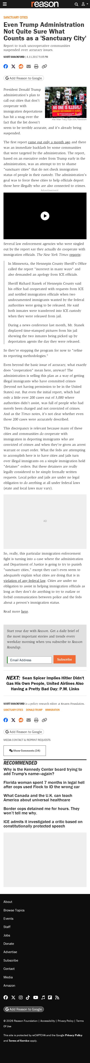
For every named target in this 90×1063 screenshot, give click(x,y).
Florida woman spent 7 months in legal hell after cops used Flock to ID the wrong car (44, 784)
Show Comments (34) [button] (26, 750)
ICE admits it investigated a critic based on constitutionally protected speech (43, 824)
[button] (85, 4)
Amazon (9, 985)
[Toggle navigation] (5, 4)
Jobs (6, 935)
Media (8, 977)
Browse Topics (13, 910)
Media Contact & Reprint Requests (26, 740)
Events (8, 918)
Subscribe (64, 659)
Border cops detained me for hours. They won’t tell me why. (41, 810)
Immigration (52, 709)
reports (74, 255)
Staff (6, 927)
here (24, 611)
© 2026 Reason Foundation (20, 1021)
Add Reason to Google (25, 78)
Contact (9, 968)
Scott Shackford (13, 57)
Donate (8, 943)
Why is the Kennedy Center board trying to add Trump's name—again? (42, 771)
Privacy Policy (65, 1021)
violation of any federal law (24, 581)
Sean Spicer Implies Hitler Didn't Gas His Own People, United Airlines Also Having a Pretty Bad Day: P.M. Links (45, 683)
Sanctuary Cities (15, 17)
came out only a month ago (49, 142)
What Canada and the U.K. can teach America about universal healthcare (37, 797)
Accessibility (47, 1021)
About (7, 901)
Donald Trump (34, 709)
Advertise (10, 952)
